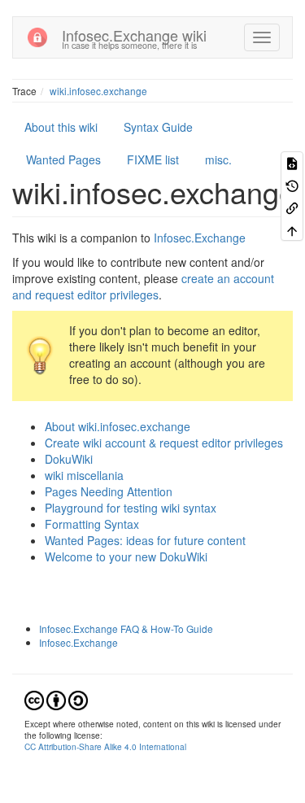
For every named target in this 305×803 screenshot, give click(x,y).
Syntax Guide (158, 127)
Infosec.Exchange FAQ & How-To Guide (126, 628)
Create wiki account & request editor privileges (164, 442)
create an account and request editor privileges (143, 286)
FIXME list (153, 159)
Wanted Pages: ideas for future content (145, 540)
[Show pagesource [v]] (292, 162)
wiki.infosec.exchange (98, 91)
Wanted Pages (63, 159)
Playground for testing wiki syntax (130, 508)
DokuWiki (69, 459)
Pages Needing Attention (108, 491)
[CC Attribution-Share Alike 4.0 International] (56, 698)
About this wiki (61, 127)
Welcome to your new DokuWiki (126, 556)
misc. (218, 159)
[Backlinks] (292, 207)
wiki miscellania (84, 475)
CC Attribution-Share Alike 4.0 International (105, 746)
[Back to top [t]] (292, 229)
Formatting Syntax (92, 524)
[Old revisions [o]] (292, 184)
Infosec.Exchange (200, 237)
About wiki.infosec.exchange (117, 426)
